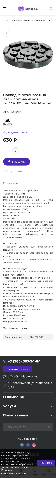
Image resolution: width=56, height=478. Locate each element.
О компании (14, 397)
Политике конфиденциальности (13, 472)
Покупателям (15, 415)
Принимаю (46, 462)
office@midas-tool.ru (22, 376)
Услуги (9, 406)
